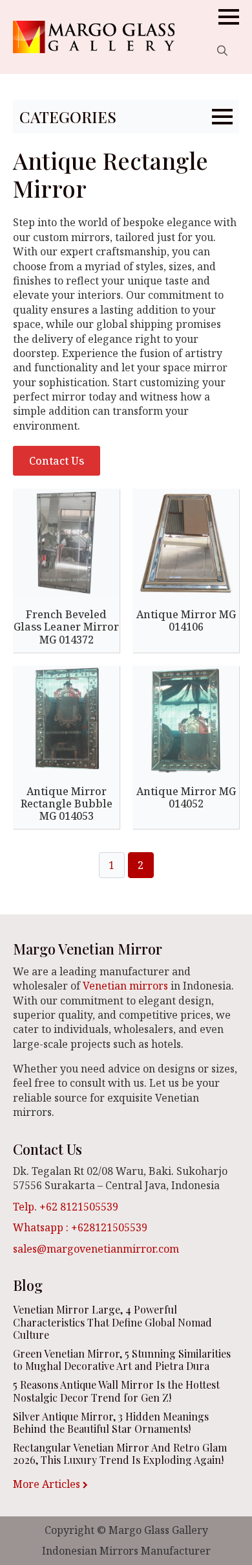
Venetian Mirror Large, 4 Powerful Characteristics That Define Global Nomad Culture (112, 1322)
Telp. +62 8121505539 (65, 1207)
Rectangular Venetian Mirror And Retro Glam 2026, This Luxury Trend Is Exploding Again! (120, 1453)
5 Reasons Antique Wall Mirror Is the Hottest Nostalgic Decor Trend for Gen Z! (116, 1390)
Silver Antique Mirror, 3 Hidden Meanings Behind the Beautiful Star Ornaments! (111, 1422)
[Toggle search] (222, 50)
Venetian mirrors (125, 986)
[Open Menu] (228, 16)
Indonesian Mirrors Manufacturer (126, 1551)
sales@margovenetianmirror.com (96, 1249)
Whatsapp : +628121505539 (80, 1227)
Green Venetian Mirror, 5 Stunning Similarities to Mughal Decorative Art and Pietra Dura (122, 1359)
